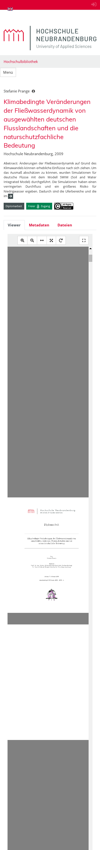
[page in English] (10, 9)
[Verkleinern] (32, 240)
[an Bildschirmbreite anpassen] (42, 240)
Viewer (14, 225)
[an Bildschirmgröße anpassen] (51, 240)
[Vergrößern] (22, 240)
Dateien (65, 225)
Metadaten (39, 225)
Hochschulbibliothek (21, 61)
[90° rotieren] (61, 240)
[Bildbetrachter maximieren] (84, 240)
